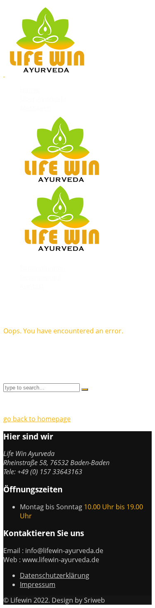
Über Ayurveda (43, 98)
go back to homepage (37, 418)
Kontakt (32, 286)
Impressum (37, 584)
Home (29, 89)
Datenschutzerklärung (54, 575)
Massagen (35, 107)
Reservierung (40, 277)
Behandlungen (42, 268)
